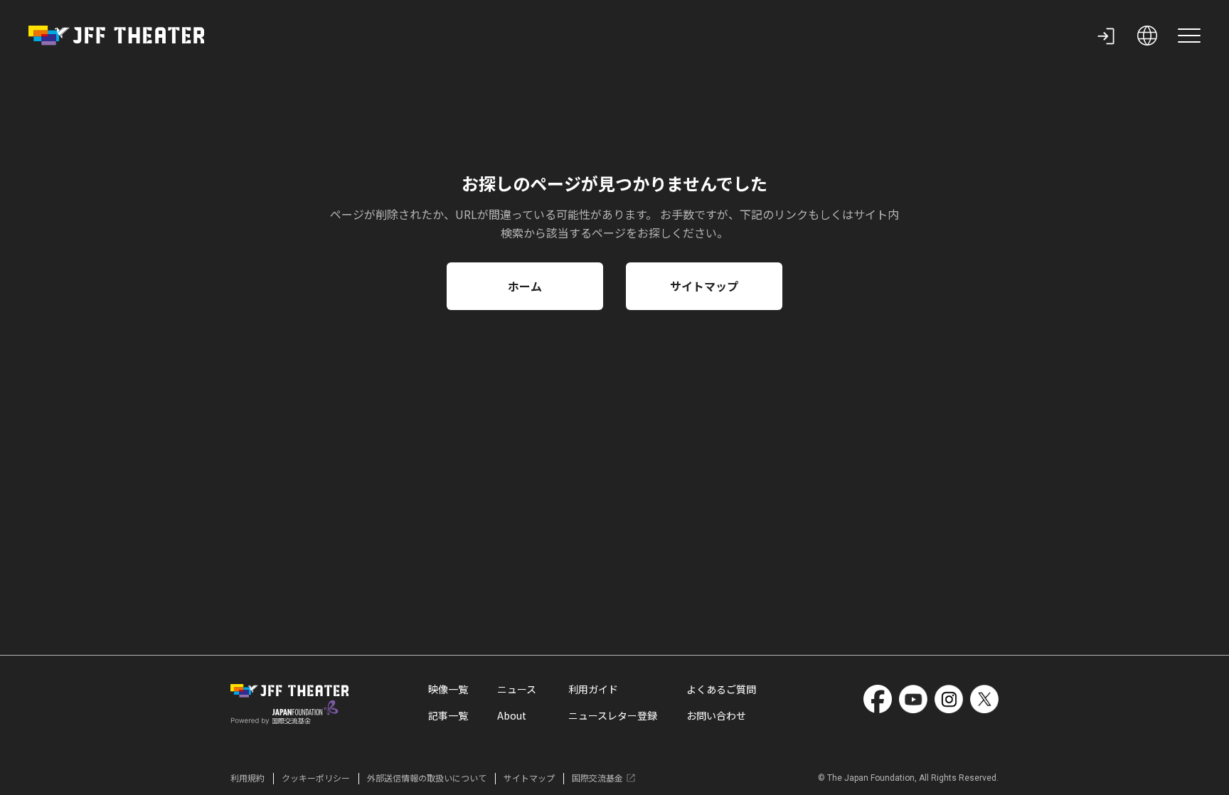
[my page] (1106, 35)
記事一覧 (448, 715)
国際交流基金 (597, 778)
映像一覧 (448, 689)
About (511, 715)
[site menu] (1189, 35)
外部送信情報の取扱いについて (426, 778)
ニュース (516, 689)
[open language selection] (1147, 35)
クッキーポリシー (316, 778)
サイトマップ (704, 285)
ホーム (525, 285)
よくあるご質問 (721, 689)
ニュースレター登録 (612, 715)
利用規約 (247, 778)
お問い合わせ (716, 715)
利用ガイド (593, 689)
